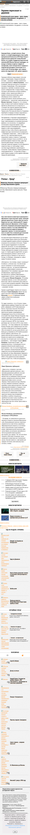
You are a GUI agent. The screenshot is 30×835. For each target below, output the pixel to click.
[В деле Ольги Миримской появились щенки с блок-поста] (5, 618)
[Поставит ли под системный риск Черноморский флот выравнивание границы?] (5, 559)
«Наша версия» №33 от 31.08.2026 (21, 447)
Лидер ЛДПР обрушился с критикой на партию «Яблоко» (22, 470)
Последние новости (15, 477)
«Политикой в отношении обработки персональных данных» (15, 826)
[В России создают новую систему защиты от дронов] (5, 670)
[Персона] (5, 680)
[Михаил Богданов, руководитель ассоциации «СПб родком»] (14, 407)
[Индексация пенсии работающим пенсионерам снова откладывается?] (5, 643)
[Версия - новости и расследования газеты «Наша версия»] (5, 2)
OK (15, 831)
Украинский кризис (17, 74)
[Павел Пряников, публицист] (14, 361)
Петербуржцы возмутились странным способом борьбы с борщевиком (7, 469)
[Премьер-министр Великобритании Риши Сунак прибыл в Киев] (5, 602)
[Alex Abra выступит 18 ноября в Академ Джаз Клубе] (5, 630)
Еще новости (15, 501)
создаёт (10, 295)
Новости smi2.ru (4, 475)
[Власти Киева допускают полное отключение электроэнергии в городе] (5, 574)
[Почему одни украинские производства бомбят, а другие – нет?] (5, 588)
